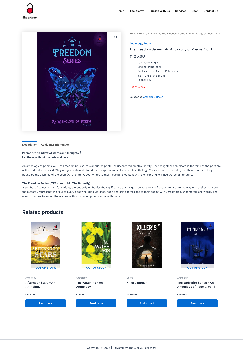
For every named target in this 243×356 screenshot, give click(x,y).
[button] (116, 37)
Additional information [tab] (55, 144)
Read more (45, 303)
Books (142, 33)
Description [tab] (29, 144)
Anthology (154, 33)
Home (132, 33)
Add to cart (147, 303)
